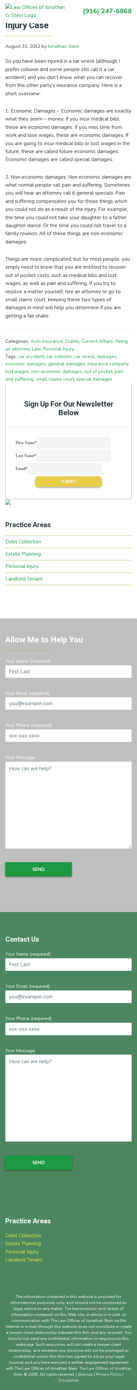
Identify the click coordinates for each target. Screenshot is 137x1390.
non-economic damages (56, 371)
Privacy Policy (108, 1374)
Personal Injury (58, 349)
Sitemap (85, 1374)
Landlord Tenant (24, 579)
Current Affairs (97, 341)
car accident (31, 356)
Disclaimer (68, 1380)
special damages (94, 379)
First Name (26, 442)
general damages (66, 364)
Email (22, 468)
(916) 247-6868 (107, 11)
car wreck (84, 356)
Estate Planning (23, 554)
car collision (58, 356)
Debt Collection (23, 541)
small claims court (55, 379)
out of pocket (98, 371)
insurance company (107, 364)
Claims (72, 341)
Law (36, 349)
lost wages (17, 371)
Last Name (26, 455)
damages (106, 356)
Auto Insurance (47, 341)
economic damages (25, 364)
